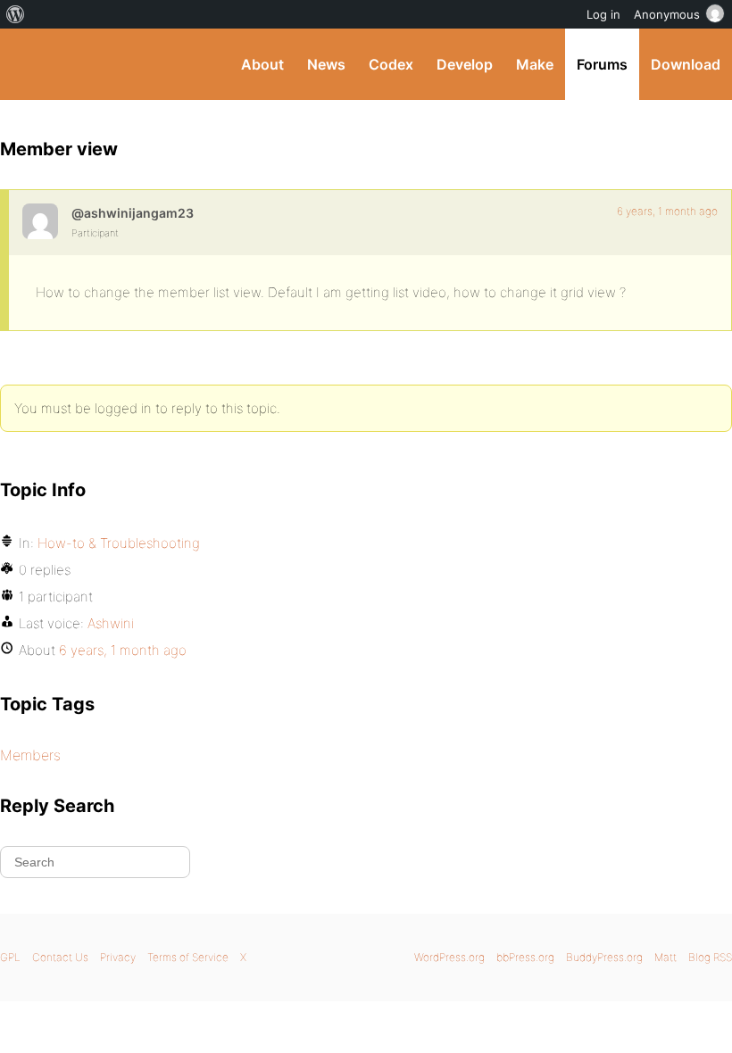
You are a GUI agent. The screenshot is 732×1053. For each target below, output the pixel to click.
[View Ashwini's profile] (40, 221)
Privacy (118, 957)
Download (685, 64)
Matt (665, 957)
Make (534, 64)
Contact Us (60, 957)
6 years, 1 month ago (667, 211)
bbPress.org (525, 957)
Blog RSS (710, 957)
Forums (602, 64)
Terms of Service (188, 957)
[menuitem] (15, 14)
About (262, 64)
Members (30, 755)
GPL (10, 957)
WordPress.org (449, 957)
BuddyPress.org (29, 64)
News (326, 64)
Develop (465, 64)
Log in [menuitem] (603, 14)
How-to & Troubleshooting (118, 543)
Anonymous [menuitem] (667, 14)
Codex (391, 64)
